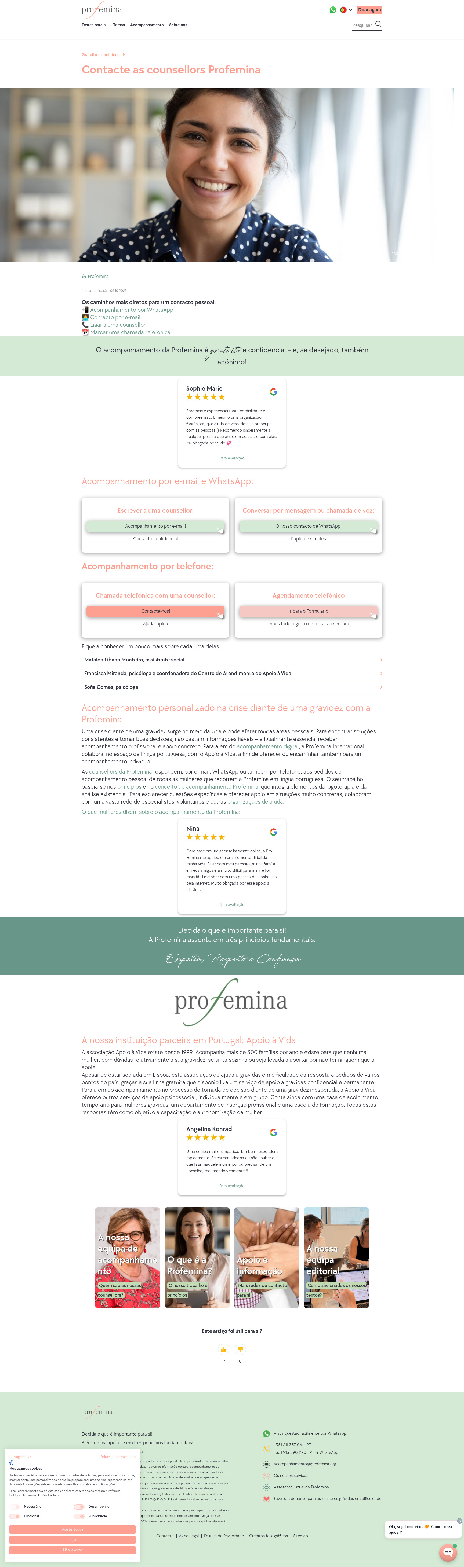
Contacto (165, 1536)
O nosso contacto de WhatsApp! (309, 526)
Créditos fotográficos (268, 1536)
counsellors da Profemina (120, 771)
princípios (129, 786)
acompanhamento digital (268, 746)
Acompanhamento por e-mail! (155, 526)
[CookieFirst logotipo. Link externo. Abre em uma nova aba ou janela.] (11, 1462)
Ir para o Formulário (308, 611)
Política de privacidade (118, 1457)
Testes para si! (95, 25)
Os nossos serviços (291, 1475)
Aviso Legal (189, 1536)
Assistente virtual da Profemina (301, 1487)
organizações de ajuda (255, 801)
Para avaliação (232, 458)
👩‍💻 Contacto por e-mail (111, 317)
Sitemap (300, 1536)
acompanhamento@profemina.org (305, 1464)
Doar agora (369, 10)
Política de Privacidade (224, 1536)
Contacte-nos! (155, 611)
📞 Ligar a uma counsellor (114, 325)
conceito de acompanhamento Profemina (206, 786)
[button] (20, 1457)
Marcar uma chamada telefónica (130, 332)
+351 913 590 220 (290, 1452)
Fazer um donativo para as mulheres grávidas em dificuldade (327, 1498)
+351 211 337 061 (288, 1445)
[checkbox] (14, 1507)
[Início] (102, 10)
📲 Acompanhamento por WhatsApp (127, 310)
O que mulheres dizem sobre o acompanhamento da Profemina (160, 812)
